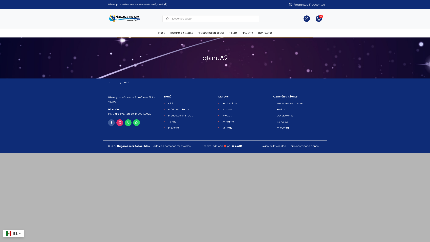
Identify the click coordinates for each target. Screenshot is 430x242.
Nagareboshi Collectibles (133, 146)
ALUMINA (227, 109)
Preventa (247, 33)
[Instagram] (119, 122)
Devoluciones (285, 115)
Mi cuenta (283, 127)
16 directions (230, 103)
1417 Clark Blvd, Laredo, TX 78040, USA (129, 113)
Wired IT (237, 146)
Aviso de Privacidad (274, 146)
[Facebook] (111, 122)
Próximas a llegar (181, 33)
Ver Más (227, 127)
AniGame (228, 121)
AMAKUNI (227, 115)
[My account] (307, 18)
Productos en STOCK (211, 33)
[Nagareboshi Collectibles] (125, 18)
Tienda (233, 33)
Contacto (265, 33)
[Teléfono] (128, 122)
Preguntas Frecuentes (308, 4)
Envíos (281, 109)
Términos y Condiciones (304, 146)
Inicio (161, 33)
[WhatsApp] (136, 122)
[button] (319, 18)
